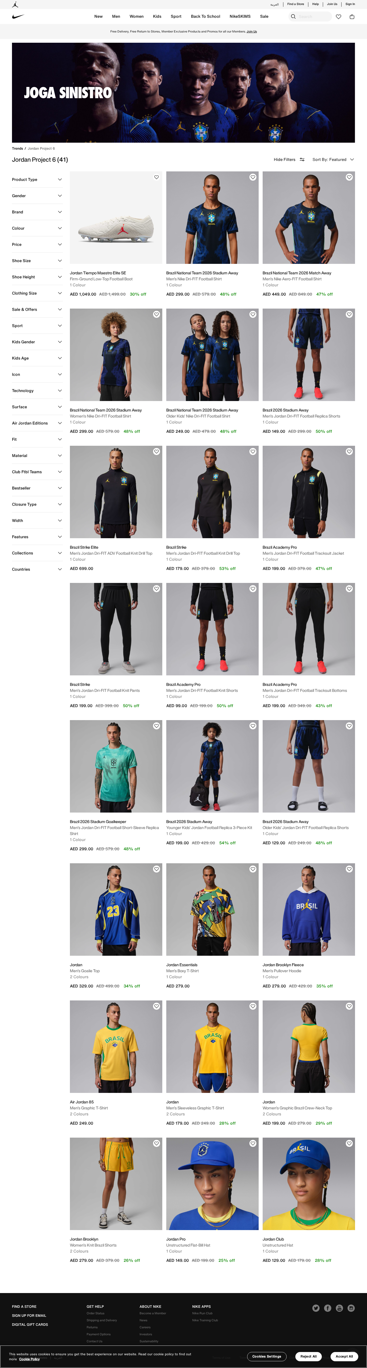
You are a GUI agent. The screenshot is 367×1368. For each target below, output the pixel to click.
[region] (183, 1356)
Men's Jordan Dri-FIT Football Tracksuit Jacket (303, 553)
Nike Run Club (202, 1313)
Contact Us (94, 1341)
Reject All (309, 1356)
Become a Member (153, 1313)
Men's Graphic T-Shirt (89, 1108)
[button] (98, 16)
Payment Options (99, 1334)
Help (315, 4)
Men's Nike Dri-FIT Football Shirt (194, 279)
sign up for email (29, 1315)
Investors (146, 1334)
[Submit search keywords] (293, 16)
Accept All (344, 1356)
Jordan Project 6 (41, 148)
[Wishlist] (156, 177)
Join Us (332, 4)
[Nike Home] (18, 16)
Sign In (350, 4)
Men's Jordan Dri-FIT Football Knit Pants (105, 690)
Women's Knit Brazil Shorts (93, 1245)
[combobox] (310, 16)
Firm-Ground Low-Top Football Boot (101, 279)
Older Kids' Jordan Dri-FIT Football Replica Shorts (306, 828)
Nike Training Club (205, 1320)
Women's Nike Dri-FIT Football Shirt (100, 416)
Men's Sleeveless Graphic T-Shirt (195, 1108)
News (143, 1320)
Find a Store (295, 4)
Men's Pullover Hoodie (282, 971)
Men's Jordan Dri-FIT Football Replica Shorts (301, 416)
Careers (145, 1327)
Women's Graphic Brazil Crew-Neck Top (297, 1108)
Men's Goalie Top (85, 971)
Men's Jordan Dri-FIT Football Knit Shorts (202, 690)
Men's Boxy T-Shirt (182, 971)
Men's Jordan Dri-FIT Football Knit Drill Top (203, 553)
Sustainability (149, 1341)
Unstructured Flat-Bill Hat (188, 1245)
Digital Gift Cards (30, 1324)
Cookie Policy (29, 1359)
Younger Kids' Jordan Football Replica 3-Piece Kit (209, 828)
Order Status (95, 1313)
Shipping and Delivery (102, 1320)
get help (95, 1306)
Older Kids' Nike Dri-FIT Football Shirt (198, 416)
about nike (150, 1306)
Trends (18, 148)
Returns (92, 1327)
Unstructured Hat (278, 1245)
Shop (182, 33)
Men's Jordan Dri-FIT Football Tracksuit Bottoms (305, 690)
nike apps (201, 1306)
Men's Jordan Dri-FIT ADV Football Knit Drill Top (111, 553)
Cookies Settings (266, 1356)
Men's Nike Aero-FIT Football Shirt (292, 279)
